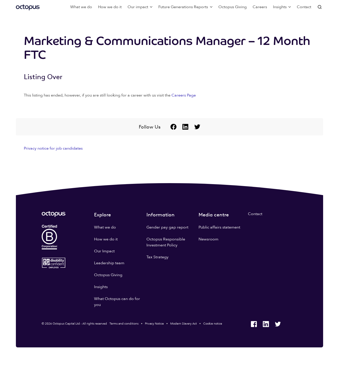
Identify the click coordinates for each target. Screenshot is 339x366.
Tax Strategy (157, 257)
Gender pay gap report (167, 227)
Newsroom (208, 239)
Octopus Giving (232, 7)
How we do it (110, 7)
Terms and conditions (123, 324)
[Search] (320, 7)
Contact (304, 7)
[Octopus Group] (28, 7)
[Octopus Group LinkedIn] (185, 127)
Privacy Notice (154, 324)
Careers (260, 7)
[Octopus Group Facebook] (173, 127)
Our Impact (104, 251)
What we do (81, 7)
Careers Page (183, 95)
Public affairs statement (219, 227)
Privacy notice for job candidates (53, 148)
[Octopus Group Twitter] (197, 127)
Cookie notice (212, 324)
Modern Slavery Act (183, 324)
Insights (101, 287)
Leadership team (109, 263)
